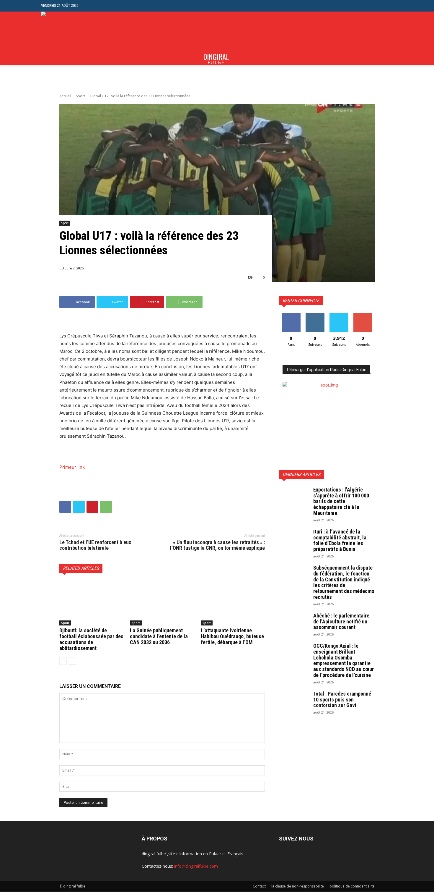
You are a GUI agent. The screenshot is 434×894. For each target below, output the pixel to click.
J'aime (291, 315)
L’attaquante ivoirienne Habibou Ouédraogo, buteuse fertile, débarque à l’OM (232, 636)
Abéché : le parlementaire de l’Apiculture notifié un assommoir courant (341, 621)
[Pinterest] (92, 507)
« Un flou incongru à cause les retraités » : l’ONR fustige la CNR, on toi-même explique (217, 545)
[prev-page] (63, 661)
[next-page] (72, 661)
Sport (80, 95)
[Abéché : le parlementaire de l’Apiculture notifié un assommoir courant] (294, 623)
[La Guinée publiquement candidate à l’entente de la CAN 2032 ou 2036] (162, 603)
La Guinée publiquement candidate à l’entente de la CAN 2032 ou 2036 (159, 636)
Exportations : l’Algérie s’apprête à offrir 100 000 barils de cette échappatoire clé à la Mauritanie (341, 501)
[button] (388, 5)
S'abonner (363, 315)
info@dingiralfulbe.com (196, 866)
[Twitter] (79, 507)
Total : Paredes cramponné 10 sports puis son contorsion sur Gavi (342, 700)
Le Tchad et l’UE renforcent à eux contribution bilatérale (95, 545)
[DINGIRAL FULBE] (73, 38)
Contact (259, 886)
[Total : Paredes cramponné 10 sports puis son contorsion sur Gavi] (294, 701)
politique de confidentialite (352, 886)
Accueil (65, 95)
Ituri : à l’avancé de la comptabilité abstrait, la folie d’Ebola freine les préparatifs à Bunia (339, 540)
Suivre (315, 315)
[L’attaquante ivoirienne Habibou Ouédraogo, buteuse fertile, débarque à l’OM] (233, 603)
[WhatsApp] (106, 507)
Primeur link (72, 467)
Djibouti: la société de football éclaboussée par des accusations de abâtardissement (91, 639)
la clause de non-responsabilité (297, 886)
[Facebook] (65, 507)
